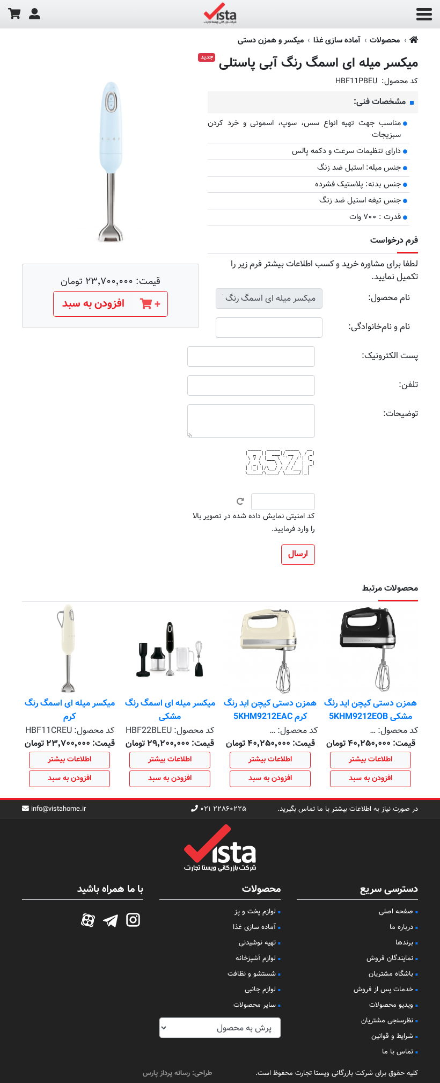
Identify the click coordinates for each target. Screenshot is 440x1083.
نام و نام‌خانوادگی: (379, 327)
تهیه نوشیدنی (257, 942)
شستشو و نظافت (252, 974)
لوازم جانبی (260, 989)
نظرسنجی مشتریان (387, 1020)
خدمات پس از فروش (383, 989)
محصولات (385, 40)
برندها (404, 942)
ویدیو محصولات (391, 1005)
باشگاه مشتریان (391, 974)
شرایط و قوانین (392, 1036)
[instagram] (133, 918)
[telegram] (110, 918)
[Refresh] (240, 501)
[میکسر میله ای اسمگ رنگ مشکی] (169, 649)
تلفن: (408, 385)
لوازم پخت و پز (255, 911)
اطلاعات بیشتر (370, 760)
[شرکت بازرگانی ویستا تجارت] (220, 14)
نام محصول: (389, 298)
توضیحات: (400, 414)
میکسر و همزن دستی (271, 40)
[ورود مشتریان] (34, 14)
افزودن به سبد (370, 778)
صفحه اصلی (396, 911)
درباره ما (401, 927)
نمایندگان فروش (389, 958)
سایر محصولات (254, 1005)
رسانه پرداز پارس (166, 1073)
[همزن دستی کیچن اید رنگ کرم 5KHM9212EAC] (270, 649)
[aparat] (88, 918)
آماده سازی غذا (337, 40)
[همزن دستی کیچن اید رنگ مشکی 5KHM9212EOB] (370, 649)
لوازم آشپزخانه (256, 958)
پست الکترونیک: (390, 356)
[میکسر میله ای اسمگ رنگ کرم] (69, 649)
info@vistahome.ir (58, 809)
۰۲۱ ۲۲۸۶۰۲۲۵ (223, 809)
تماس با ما (397, 1051)
